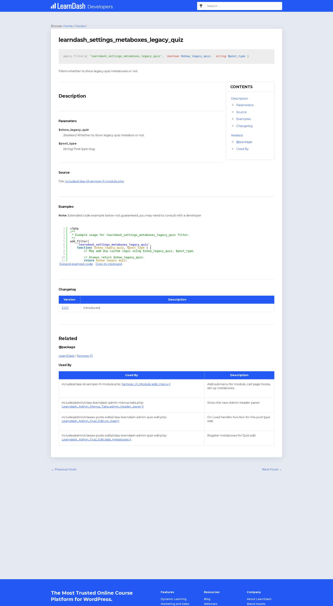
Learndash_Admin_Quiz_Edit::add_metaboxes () (96, 439)
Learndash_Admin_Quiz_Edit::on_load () (90, 421)
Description (239, 98)
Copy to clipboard (109, 264)
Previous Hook (63, 469)
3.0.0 (65, 308)
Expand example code (76, 264)
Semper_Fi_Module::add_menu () (146, 384)
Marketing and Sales (175, 604)
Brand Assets (256, 604)
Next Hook (272, 469)
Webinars (210, 604)
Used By (242, 149)
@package (244, 142)
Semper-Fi (85, 356)
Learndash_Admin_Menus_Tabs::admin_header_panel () (103, 406)
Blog (207, 599)
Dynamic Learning (173, 599)
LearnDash (67, 356)
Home (68, 26)
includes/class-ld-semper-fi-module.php (94, 181)
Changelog (244, 126)
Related (237, 135)
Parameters (244, 105)
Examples (243, 119)
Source (241, 112)
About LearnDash (259, 599)
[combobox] (243, 6)
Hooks (80, 26)
